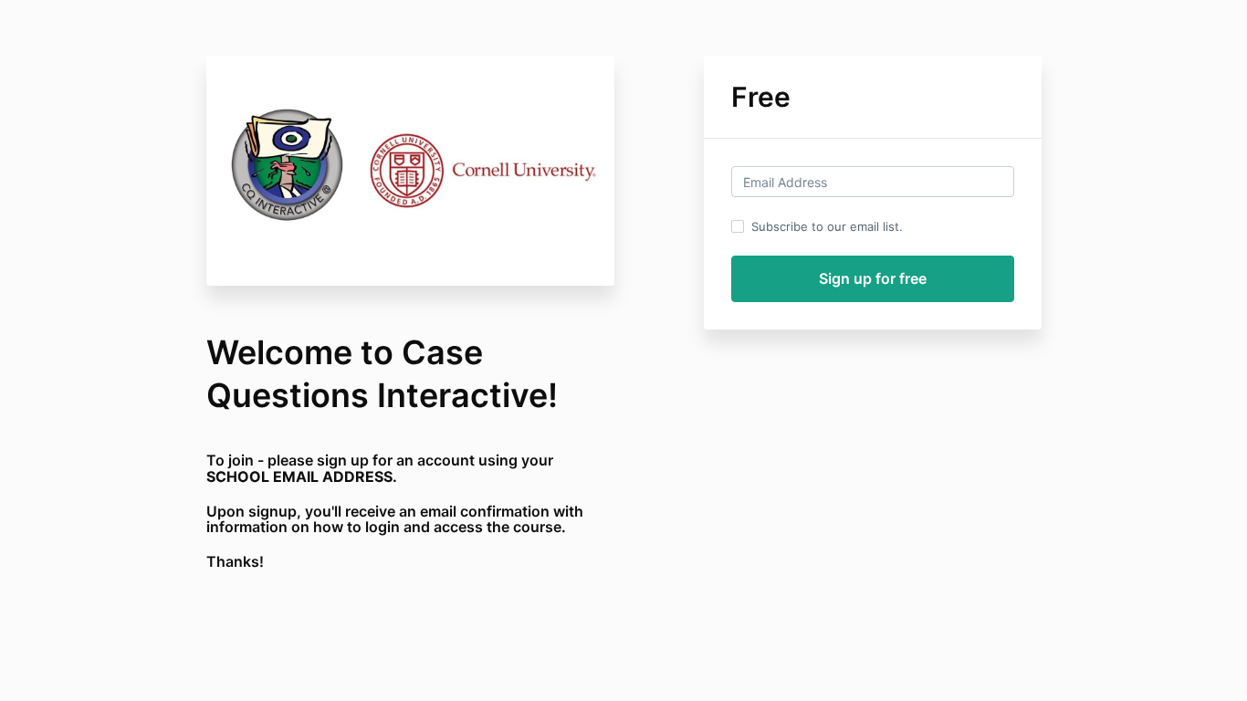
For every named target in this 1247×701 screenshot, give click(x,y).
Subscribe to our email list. (827, 226)
